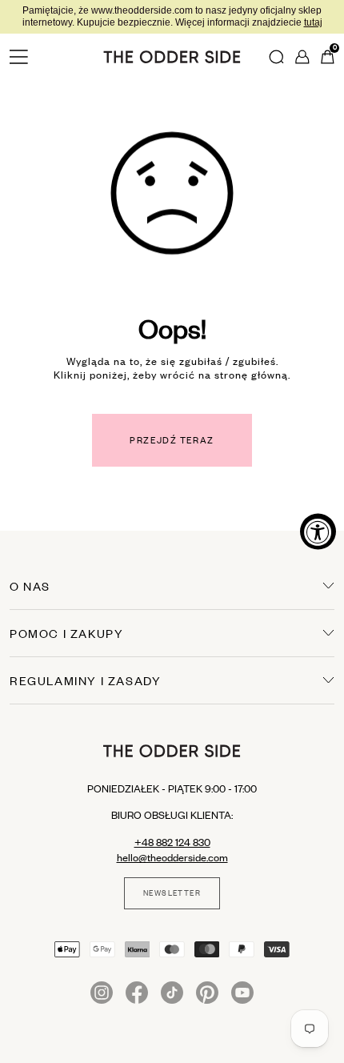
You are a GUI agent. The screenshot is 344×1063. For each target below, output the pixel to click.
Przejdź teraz (172, 440)
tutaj (313, 22)
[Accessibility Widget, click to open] (318, 532)
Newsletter (172, 893)
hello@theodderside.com (172, 857)
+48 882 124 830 (172, 842)
